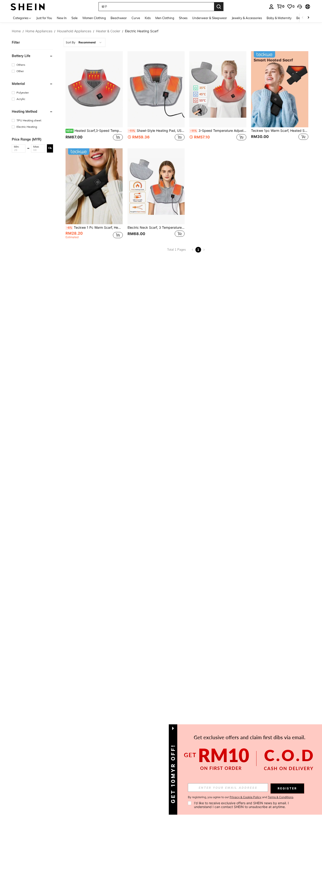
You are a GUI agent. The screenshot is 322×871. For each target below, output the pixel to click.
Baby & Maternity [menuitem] (279, 18)
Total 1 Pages (176, 249)
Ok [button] (50, 148)
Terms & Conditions (280, 797)
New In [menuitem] (62, 18)
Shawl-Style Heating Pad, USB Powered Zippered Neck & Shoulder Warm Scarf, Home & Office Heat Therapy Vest (156, 131)
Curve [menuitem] (136, 18)
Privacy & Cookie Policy (245, 797)
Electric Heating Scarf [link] (141, 31)
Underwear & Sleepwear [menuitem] (209, 18)
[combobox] (84, 42)
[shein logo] (28, 6)
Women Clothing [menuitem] (94, 18)
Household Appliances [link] (74, 31)
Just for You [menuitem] (44, 18)
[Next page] (204, 250)
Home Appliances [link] (38, 31)
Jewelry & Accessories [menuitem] (247, 18)
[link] (281, 6)
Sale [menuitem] (74, 18)
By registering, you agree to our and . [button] (241, 797)
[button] (299, 6)
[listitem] (94, 96)
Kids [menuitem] (148, 18)
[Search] (218, 6)
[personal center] (271, 6)
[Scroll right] (308, 17)
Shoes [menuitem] (183, 18)
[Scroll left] (302, 17)
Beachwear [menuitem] (119, 18)
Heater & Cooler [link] (108, 31)
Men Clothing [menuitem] (164, 18)
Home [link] (16, 31)
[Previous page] (192, 250)
